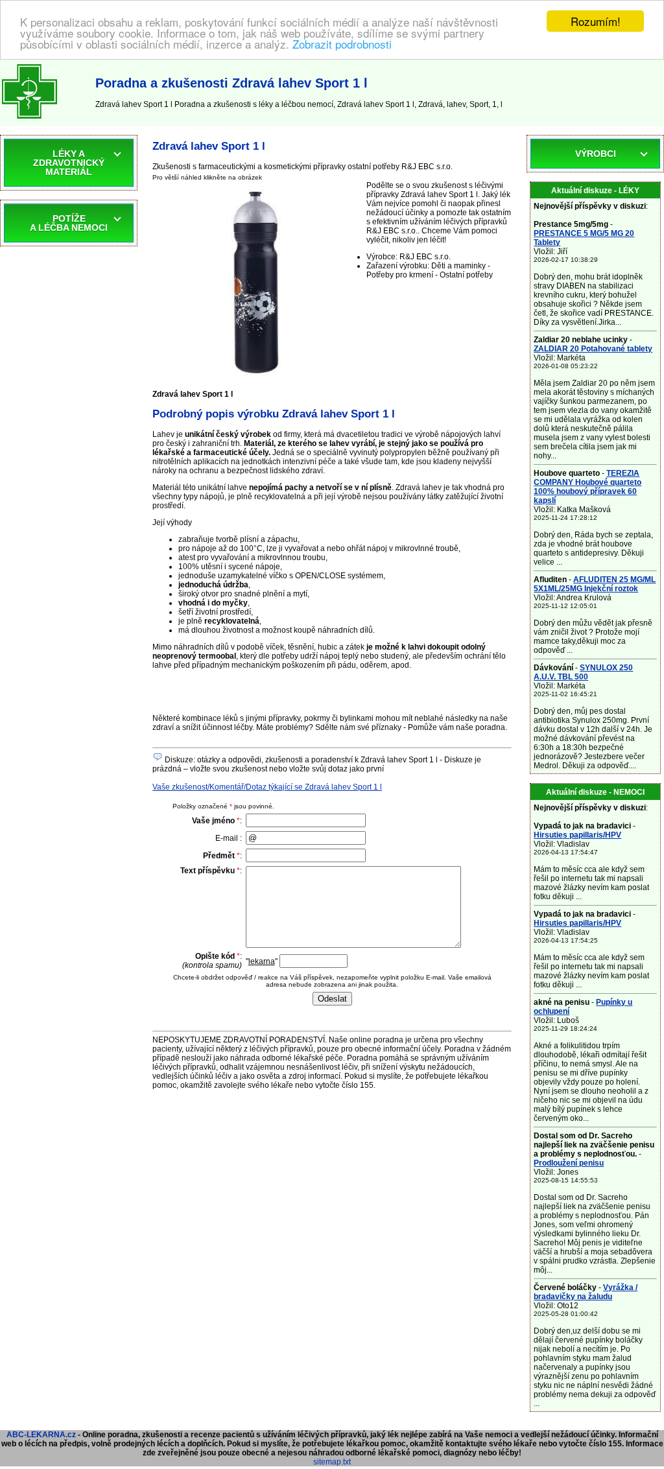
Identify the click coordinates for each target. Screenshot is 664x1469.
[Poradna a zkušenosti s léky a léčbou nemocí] (29, 121)
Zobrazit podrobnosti (342, 44)
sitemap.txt (332, 1461)
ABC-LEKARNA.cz (41, 1434)
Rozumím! (596, 21)
